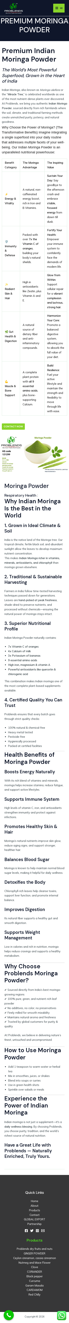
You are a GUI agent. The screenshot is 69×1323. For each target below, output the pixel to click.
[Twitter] (31, 1230)
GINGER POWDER (34, 1253)
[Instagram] (37, 1230)
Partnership (34, 1224)
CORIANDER (34, 1271)
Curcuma (34, 1281)
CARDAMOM (35, 1290)
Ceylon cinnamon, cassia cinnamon (34, 1258)
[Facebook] (26, 1230)
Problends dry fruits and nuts (34, 1249)
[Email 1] (43, 1230)
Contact (35, 1215)
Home (34, 1201)
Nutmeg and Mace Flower (35, 1262)
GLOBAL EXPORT (34, 1219)
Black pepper (34, 1276)
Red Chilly (34, 1294)
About (34, 1205)
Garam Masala (34, 1285)
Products (34, 1210)
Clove (34, 1267)
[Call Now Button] (9, 1315)
